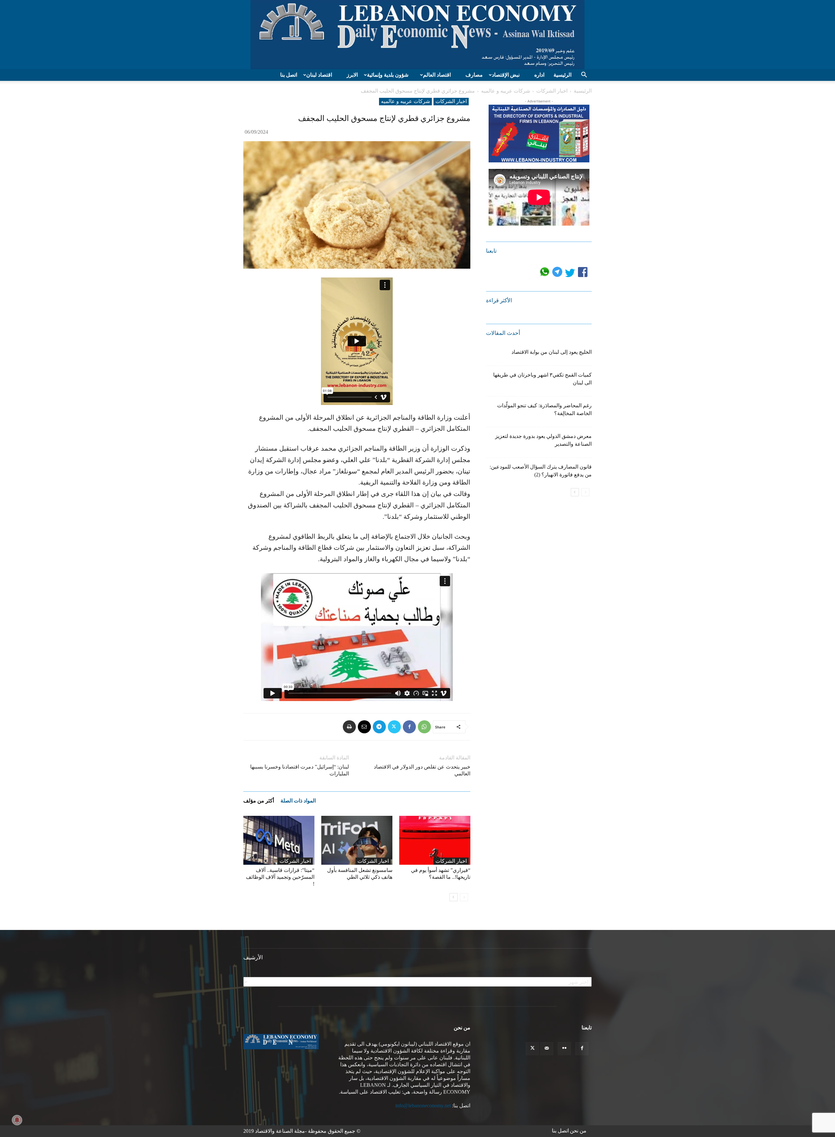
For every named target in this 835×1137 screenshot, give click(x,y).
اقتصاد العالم (437, 75)
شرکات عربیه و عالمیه (505, 91)
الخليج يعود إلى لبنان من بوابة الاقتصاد (551, 352)
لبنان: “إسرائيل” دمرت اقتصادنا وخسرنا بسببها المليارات (299, 770)
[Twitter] (394, 726)
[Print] (349, 726)
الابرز (352, 75)
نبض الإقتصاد (506, 75)
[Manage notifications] (17, 1120)
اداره (539, 75)
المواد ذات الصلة (298, 800)
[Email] (364, 726)
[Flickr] (564, 1048)
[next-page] (453, 897)
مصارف (474, 75)
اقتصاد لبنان (319, 75)
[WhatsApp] (424, 726)
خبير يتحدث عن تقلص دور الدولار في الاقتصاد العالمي (422, 770)
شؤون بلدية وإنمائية (387, 75)
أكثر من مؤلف (258, 800)
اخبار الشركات (552, 91)
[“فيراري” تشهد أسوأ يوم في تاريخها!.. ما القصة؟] (434, 840)
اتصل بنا (288, 75)
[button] (584, 75)
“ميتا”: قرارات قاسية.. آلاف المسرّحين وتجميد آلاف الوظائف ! (280, 877)
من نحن (578, 1130)
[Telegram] (379, 726)
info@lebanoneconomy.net (423, 1105)
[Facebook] (409, 726)
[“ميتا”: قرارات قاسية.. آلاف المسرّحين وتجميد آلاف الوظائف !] (278, 840)
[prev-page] (464, 897)
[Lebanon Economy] (417, 34)
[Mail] (546, 1048)
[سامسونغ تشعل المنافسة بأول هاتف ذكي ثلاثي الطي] (356, 840)
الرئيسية (562, 75)
